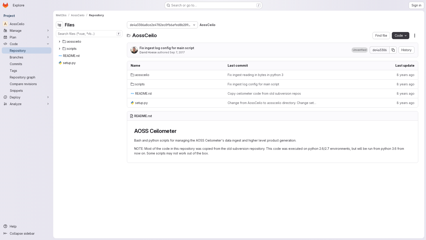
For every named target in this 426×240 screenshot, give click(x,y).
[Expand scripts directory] (59, 48)
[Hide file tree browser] (59, 24)
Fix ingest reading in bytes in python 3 (255, 75)
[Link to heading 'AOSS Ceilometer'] (179, 131)
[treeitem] (89, 41)
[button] (359, 50)
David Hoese (148, 52)
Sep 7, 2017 (177, 52)
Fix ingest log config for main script (167, 48)
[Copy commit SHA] (393, 50)
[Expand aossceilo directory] (59, 41)
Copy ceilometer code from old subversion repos (264, 93)
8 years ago (405, 75)
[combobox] (89, 33)
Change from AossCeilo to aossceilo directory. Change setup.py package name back (273, 103)
